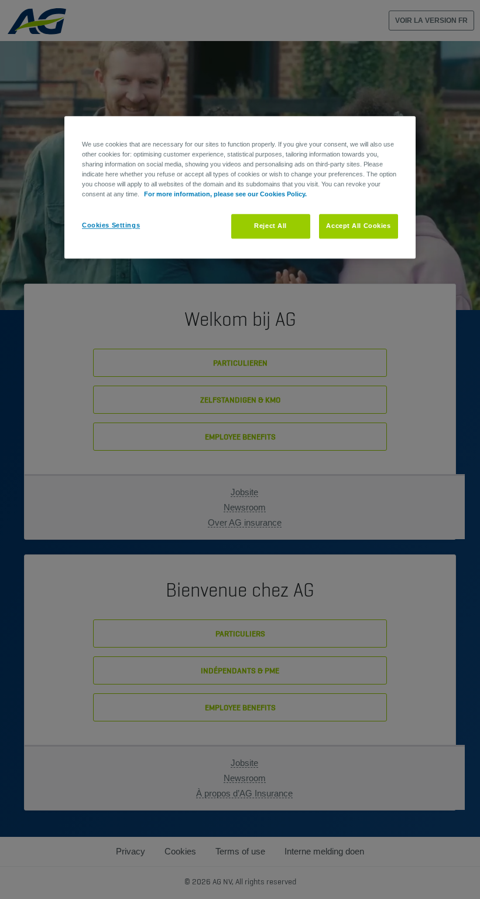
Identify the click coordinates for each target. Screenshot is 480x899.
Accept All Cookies (358, 226)
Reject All (270, 226)
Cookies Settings (111, 225)
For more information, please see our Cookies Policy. (225, 194)
